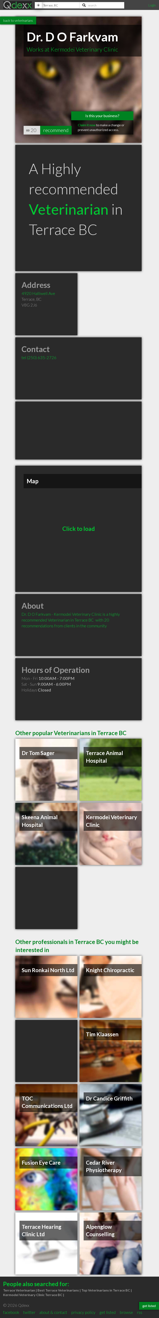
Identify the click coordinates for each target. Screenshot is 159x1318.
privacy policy (83, 1312)
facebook (11, 1312)
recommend (56, 130)
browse (126, 1312)
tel (39, 357)
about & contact (53, 1312)
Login (152, 5)
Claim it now (86, 125)
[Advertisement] (78, 430)
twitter (29, 1312)
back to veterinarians (18, 20)
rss (139, 1312)
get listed (107, 1312)
